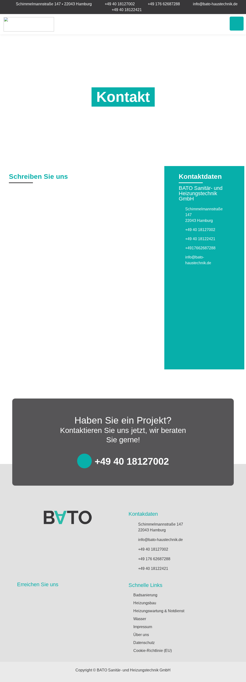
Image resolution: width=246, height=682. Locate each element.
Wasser (139, 619)
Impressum (142, 627)
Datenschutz (144, 643)
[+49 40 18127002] (84, 461)
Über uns (141, 635)
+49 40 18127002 (132, 461)
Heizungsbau (144, 603)
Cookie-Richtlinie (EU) (152, 651)
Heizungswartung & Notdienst (158, 611)
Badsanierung (145, 595)
